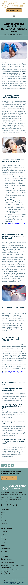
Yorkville (3, 545)
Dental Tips (21, 34)
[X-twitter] (4, 505)
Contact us (4, 523)
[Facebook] (2, 505)
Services (3, 515)
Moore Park (4, 540)
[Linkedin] (7, 505)
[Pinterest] (16, 505)
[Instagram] (10, 505)
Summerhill (4, 531)
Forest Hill (3, 543)
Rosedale (3, 534)
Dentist (3, 512)
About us (3, 520)
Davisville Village (5, 548)
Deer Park (4, 537)
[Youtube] (13, 505)
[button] (14, 16)
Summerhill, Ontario (16, 357)
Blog (2, 518)
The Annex (4, 551)
